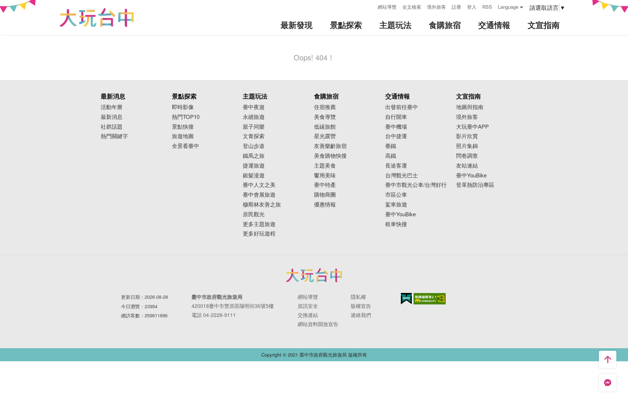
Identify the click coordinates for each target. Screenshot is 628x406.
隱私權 (358, 296)
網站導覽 (387, 6)
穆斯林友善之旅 (262, 204)
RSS (487, 6)
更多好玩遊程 (259, 233)
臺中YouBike (400, 214)
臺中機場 (396, 127)
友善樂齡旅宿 (330, 146)
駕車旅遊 (396, 204)
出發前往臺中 (401, 107)
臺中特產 (325, 185)
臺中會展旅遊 (259, 195)
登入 (471, 6)
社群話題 (111, 127)
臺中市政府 (314, 275)
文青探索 (254, 136)
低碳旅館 (325, 127)
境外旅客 (436, 6)
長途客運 (396, 165)
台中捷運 (396, 136)
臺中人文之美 (259, 185)
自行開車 (396, 117)
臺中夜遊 (254, 107)
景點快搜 (183, 127)
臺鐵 (390, 146)
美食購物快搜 (330, 156)
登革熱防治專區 (475, 185)
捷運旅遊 (254, 165)
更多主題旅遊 (259, 224)
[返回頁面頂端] (607, 359)
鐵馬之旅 (254, 156)
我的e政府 (406, 298)
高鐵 (390, 156)
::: (369, 6)
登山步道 (254, 146)
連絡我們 (361, 314)
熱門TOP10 (186, 117)
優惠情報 (325, 204)
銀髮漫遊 (254, 175)
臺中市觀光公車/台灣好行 (416, 185)
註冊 (456, 6)
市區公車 (396, 195)
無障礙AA (430, 299)
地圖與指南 (469, 107)
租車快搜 (396, 224)
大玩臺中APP (472, 127)
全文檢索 (411, 6)
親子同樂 (254, 127)
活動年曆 (111, 107)
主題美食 (325, 165)
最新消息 (111, 117)
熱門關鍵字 (114, 136)
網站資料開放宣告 (318, 323)
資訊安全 (308, 305)
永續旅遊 (254, 117)
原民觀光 (254, 214)
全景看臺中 (185, 146)
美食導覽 (325, 117)
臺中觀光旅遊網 (97, 17)
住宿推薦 (325, 107)
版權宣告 (361, 305)
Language (508, 6)
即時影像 (183, 107)
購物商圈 (325, 195)
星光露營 (325, 136)
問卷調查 (467, 156)
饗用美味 (325, 175)
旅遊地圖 (183, 136)
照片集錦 (467, 146)
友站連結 (467, 165)
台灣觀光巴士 (401, 175)
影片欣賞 (467, 136)
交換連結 (308, 314)
